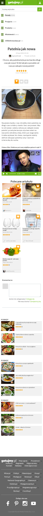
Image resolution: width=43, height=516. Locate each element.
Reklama (18, 466)
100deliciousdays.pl (14, 41)
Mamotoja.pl (26, 473)
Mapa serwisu (32, 463)
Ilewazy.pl (28, 477)
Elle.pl (37, 477)
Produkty (10, 28)
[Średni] (19, 70)
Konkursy (9, 463)
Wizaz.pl (7, 473)
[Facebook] (9, 502)
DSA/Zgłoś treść (31, 466)
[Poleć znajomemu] (21, 82)
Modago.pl (17, 477)
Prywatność (35, 461)
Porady (10, 15)
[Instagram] (26, 502)
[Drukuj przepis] (26, 82)
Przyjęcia (10, 22)
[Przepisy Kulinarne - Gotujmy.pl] (15, 2)
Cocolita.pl (27, 491)
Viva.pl (37, 473)
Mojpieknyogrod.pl (29, 487)
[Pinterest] (17, 502)
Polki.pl (16, 473)
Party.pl (7, 477)
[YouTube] (34, 502)
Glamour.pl (32, 480)
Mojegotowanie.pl (27, 484)
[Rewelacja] (26, 70)
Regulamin (19, 463)
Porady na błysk (29, 56)
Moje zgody (23, 461)
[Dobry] (21, 70)
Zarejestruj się (35, 301)
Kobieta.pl (13, 484)
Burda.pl (16, 491)
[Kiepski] (17, 70)
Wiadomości (12, 34)
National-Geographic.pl (16, 480)
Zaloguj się (30, 299)
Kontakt (9, 466)
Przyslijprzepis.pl (13, 487)
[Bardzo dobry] (24, 70)
